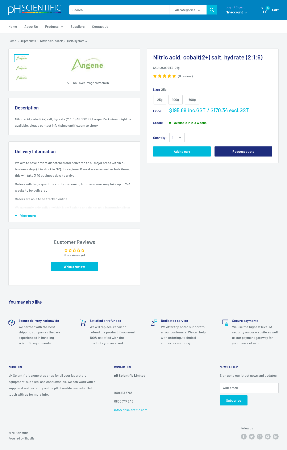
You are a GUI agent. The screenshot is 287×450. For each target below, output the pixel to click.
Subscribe (233, 400)
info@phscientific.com (130, 410)
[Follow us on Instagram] (260, 436)
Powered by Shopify (21, 438)
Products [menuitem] (52, 26)
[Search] (212, 9)
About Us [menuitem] (31, 26)
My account (234, 12)
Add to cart (182, 151)
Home (12, 41)
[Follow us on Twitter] (252, 436)
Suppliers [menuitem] (78, 26)
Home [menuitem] (12, 26)
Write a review (74, 266)
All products (28, 41)
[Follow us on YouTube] (268, 436)
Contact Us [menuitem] (100, 26)
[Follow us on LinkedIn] (276, 436)
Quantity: (160, 137)
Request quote (243, 151)
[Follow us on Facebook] (244, 436)
